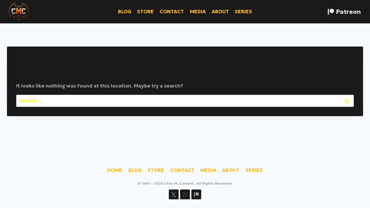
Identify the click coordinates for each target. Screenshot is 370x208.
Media (198, 11)
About (220, 11)
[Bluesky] (185, 194)
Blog (124, 11)
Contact (172, 11)
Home (114, 170)
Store (145, 11)
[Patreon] (196, 194)
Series (243, 11)
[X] (174, 194)
